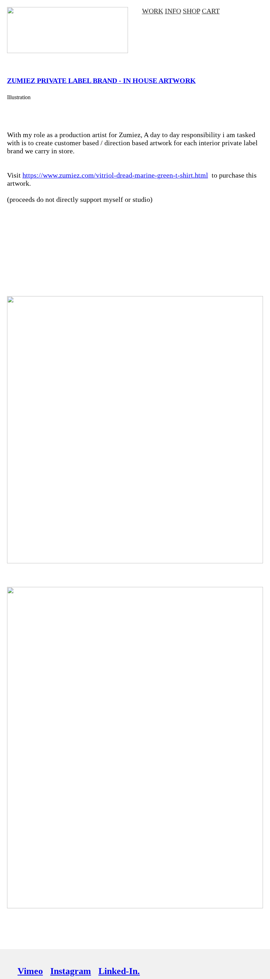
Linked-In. (119, 971)
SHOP (191, 11)
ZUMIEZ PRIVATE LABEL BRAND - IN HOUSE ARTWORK (101, 80)
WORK (152, 11)
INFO (173, 11)
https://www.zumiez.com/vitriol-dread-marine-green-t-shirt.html (115, 175)
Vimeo (30, 971)
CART (211, 11)
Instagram (70, 971)
